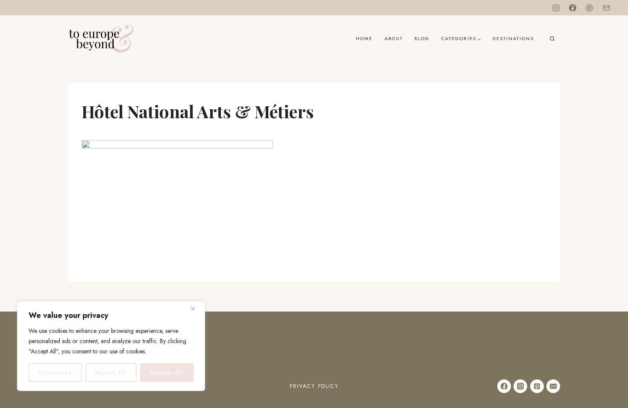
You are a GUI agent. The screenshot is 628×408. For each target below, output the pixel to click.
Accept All (167, 372)
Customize (55, 372)
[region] (111, 346)
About (393, 38)
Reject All (111, 372)
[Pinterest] (589, 7)
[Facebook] (573, 7)
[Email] (606, 7)
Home (364, 38)
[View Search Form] (552, 39)
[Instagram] (556, 7)
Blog (421, 38)
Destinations (513, 38)
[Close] (196, 308)
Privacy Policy (314, 386)
